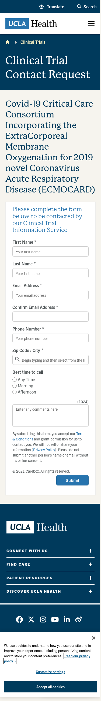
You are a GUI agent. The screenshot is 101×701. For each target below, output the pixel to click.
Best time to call (27, 371)
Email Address (27, 285)
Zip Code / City (27, 350)
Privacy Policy (44, 449)
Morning (25, 385)
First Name (24, 242)
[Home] (7, 42)
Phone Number (28, 329)
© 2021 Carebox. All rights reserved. (41, 471)
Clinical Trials (32, 41)
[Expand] (90, 550)
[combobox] (50, 360)
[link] (19, 619)
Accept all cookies (50, 686)
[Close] (94, 638)
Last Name (24, 263)
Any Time (26, 379)
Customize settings (50, 671)
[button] (51, 6)
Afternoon (27, 391)
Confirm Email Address (35, 307)
